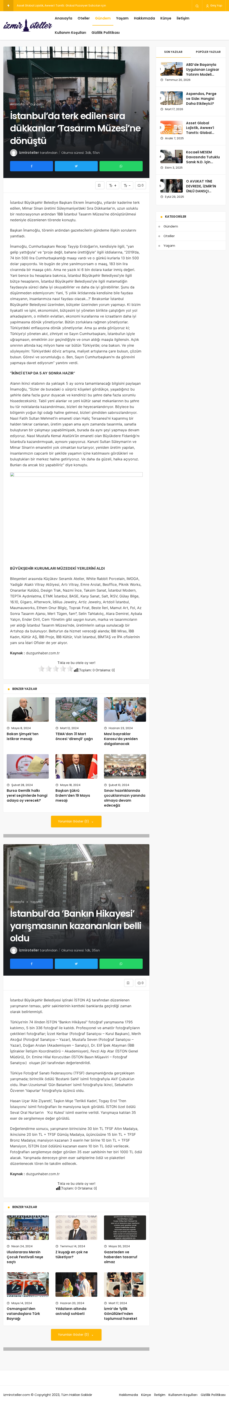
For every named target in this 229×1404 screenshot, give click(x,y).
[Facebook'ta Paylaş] (31, 166)
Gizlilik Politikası (105, 32)
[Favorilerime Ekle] (99, 185)
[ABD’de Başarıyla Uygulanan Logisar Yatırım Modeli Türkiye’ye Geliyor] (171, 69)
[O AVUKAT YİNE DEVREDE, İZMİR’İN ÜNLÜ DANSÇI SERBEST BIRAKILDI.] (171, 186)
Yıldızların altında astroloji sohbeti (70, 1311)
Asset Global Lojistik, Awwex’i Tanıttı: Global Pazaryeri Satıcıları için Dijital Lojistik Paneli (203, 135)
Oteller (84, 18)
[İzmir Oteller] (27, 25)
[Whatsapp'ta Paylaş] (121, 166)
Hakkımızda (144, 18)
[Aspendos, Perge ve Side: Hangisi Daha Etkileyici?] (171, 98)
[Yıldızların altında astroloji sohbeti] (76, 1284)
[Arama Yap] (197, 6)
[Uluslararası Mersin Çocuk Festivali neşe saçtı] (28, 1227)
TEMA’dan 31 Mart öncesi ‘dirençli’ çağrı (74, 736)
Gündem (103, 18)
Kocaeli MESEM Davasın (33, 5)
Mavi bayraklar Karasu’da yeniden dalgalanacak (121, 739)
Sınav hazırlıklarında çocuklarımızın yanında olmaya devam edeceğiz (124, 798)
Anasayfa (63, 18)
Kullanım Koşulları (70, 32)
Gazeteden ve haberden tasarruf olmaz (120, 1257)
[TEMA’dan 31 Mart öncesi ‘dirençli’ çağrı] (76, 709)
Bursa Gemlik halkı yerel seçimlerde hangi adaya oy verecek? (27, 795)
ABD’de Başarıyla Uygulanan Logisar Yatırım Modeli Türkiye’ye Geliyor (202, 72)
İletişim (183, 18)
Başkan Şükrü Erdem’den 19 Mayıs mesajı (72, 795)
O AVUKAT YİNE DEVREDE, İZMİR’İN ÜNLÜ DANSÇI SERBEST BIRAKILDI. (202, 188)
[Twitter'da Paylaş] (76, 166)
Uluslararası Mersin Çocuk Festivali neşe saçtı (25, 1257)
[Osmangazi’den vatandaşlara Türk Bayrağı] (28, 1284)
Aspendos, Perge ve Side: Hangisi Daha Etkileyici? (201, 98)
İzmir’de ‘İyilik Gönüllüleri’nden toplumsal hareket (120, 1314)
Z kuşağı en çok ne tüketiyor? (71, 1254)
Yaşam (122, 18)
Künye (165, 18)
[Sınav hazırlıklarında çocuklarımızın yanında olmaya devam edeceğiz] (125, 766)
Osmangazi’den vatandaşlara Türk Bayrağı (23, 1314)
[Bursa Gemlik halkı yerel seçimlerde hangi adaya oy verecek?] (28, 766)
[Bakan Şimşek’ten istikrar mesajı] (28, 709)
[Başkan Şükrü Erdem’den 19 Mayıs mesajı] (76, 766)
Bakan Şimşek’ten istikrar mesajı (22, 736)
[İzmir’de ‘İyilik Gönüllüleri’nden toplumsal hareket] (125, 1284)
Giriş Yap (216, 5)
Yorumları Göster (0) (74, 821)
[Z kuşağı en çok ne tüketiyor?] (76, 1227)
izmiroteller (29, 152)
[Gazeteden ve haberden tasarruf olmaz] (125, 1227)
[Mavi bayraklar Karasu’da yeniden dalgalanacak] (125, 709)
